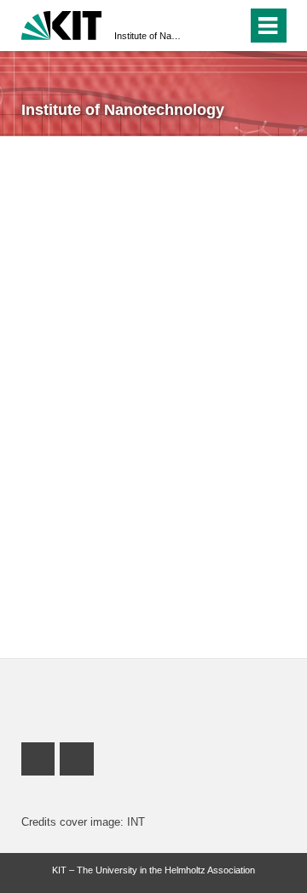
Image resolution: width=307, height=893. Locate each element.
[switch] (230, 25)
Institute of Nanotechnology (148, 36)
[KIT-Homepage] (61, 23)
